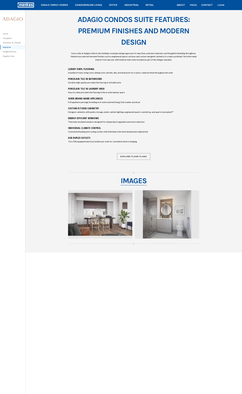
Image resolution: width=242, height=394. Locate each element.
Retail (150, 5)
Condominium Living (88, 5)
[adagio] (12, 19)
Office (113, 5)
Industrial (131, 5)
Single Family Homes (54, 5)
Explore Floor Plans (133, 156)
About (181, 5)
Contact (207, 5)
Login (220, 5)
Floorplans (7, 38)
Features (7, 47)
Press (193, 5)
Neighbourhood (9, 51)
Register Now (8, 56)
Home (5, 34)
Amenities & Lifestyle (12, 42)
